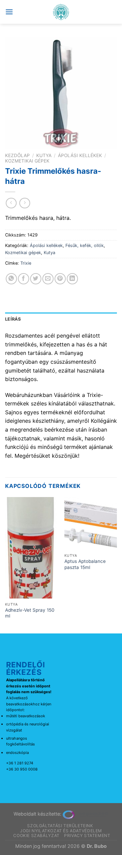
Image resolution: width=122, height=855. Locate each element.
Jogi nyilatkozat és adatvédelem (61, 830)
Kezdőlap (17, 155)
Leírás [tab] (13, 319)
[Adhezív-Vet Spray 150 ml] (31, 547)
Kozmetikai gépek (27, 161)
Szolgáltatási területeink (60, 825)
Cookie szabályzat (36, 835)
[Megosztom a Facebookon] (23, 278)
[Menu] (9, 11)
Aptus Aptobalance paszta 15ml (85, 564)
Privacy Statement (87, 835)
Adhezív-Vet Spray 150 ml (30, 613)
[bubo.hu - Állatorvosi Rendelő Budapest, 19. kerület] (61, 12)
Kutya (44, 155)
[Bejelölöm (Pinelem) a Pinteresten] (60, 278)
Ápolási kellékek (80, 155)
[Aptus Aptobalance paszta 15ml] (90, 523)
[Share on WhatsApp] (11, 278)
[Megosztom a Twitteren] (35, 278)
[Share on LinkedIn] (72, 278)
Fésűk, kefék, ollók (84, 245)
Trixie (25, 263)
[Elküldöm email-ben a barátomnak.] (48, 278)
